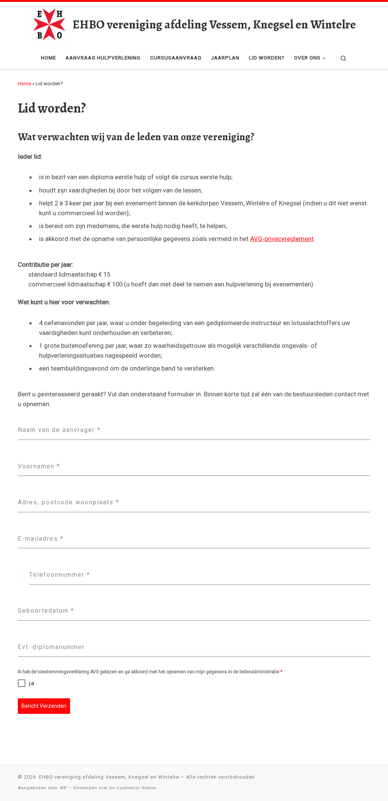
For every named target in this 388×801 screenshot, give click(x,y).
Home (24, 83)
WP (63, 787)
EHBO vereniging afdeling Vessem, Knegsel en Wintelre (108, 777)
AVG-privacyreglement (282, 238)
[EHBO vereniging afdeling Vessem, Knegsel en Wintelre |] (49, 23)
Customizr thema (136, 787)
